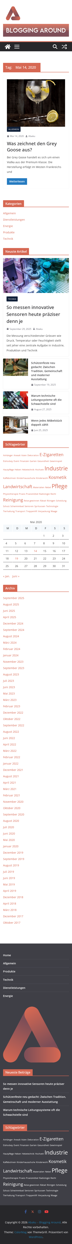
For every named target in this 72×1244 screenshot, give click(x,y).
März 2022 (10, 751)
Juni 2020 (9, 833)
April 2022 (9, 744)
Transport (20, 511)
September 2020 (13, 814)
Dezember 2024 (13, 623)
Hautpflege (8, 469)
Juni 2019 (9, 878)
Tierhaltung (9, 511)
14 (35, 551)
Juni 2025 (9, 611)
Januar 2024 (10, 655)
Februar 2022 (11, 757)
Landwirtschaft (17, 486)
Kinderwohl (42, 478)
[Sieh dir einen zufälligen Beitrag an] (64, 46)
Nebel (48, 487)
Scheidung (61, 500)
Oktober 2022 (11, 719)
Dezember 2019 (13, 852)
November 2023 (13, 661)
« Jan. (6, 576)
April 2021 (9, 782)
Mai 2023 (9, 693)
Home (7, 955)
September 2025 (13, 598)
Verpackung (44, 511)
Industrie (56, 468)
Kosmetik (58, 477)
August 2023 (11, 674)
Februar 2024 (11, 649)
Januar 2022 (10, 763)
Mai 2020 (9, 840)
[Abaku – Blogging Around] (7, 46)
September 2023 (13, 668)
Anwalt (17, 455)
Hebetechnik (28, 469)
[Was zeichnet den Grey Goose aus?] (36, 103)
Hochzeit (39, 469)
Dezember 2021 (13, 770)
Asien (24, 455)
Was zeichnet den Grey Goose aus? (32, 146)
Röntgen (51, 500)
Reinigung (13, 500)
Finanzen (24, 461)
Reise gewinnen (31, 500)
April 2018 (9, 903)
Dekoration (33, 455)
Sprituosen (39, 506)
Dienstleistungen (14, 219)
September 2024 (13, 630)
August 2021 (11, 776)
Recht (53, 494)
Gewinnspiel (56, 461)
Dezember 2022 (13, 712)
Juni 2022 (9, 738)
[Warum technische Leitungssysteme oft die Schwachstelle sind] (15, 402)
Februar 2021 (11, 795)
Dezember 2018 (13, 897)
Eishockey (8, 461)
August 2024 (11, 636)
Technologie (52, 506)
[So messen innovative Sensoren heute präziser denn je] (36, 275)
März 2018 (10, 910)
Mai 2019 (9, 884)
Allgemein (13, 129)
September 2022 (13, 725)
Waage (54, 511)
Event (16, 461)
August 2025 (11, 604)
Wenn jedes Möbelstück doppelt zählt (46, 422)
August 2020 (11, 821)
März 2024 (10, 642)
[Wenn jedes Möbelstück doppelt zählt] (15, 425)
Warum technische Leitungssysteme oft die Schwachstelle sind (46, 400)
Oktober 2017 (11, 922)
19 (16, 558)
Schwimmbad (17, 506)
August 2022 (11, 731)
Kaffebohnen (9, 478)
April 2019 (9, 891)
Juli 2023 (8, 681)
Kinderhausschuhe (26, 478)
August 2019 (11, 865)
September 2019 (13, 859)
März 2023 (10, 700)
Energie (8, 226)
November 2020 (13, 801)
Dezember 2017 (13, 916)
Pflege (59, 486)
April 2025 (9, 617)
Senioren (29, 506)
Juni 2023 (9, 687)
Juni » (15, 576)
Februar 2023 (11, 706)
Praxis (22, 494)
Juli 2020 (8, 827)
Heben (18, 469)
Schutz (6, 506)
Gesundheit (43, 461)
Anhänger (8, 455)
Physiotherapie (10, 494)
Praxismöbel (32, 494)
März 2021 (10, 789)
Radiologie (44, 494)
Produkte (9, 232)
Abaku (31, 136)
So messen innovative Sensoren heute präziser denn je (33, 314)
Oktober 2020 (11, 808)
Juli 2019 (8, 872)
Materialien (38, 487)
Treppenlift (31, 511)
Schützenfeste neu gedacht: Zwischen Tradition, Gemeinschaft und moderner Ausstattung (46, 371)
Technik (8, 239)
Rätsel (43, 500)
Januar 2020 (10, 846)
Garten (33, 461)
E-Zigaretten (52, 454)
